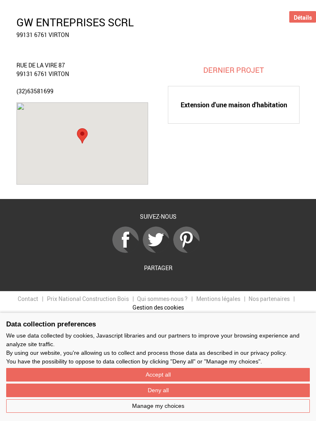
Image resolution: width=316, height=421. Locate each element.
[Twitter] (158, 250)
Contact (28, 299)
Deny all (158, 390)
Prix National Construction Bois (88, 299)
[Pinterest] (188, 250)
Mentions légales (218, 299)
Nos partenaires (269, 299)
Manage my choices (158, 405)
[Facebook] (127, 250)
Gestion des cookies (158, 307)
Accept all (158, 374)
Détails (303, 17)
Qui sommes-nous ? (162, 299)
